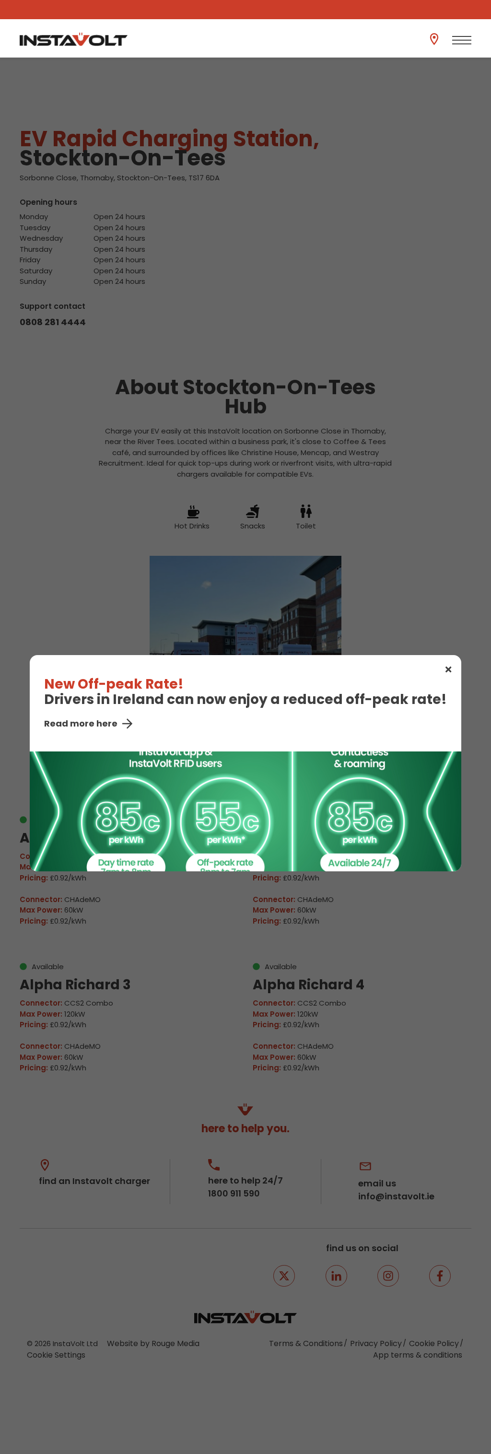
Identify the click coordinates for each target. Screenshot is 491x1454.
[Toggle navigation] (461, 40)
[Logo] (74, 39)
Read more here (80, 723)
